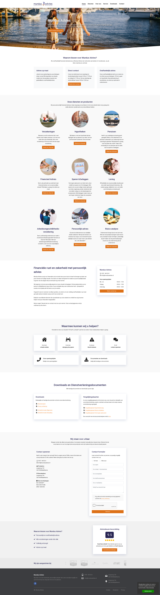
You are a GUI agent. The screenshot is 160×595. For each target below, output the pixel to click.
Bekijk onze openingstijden (50, 361)
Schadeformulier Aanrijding (45, 412)
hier (110, 416)
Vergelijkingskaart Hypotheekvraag (94, 407)
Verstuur (107, 511)
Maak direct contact (74, 84)
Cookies (108, 590)
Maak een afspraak (48, 147)
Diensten (90, 4)
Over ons (98, 4)
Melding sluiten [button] (148, 591)
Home (84, 4)
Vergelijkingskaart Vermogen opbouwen (95, 413)
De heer (96, 460)
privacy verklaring (105, 498)
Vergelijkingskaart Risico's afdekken (94, 410)
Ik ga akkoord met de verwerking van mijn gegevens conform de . (107, 497)
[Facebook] (35, 583)
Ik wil (115, 346)
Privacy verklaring (42, 406)
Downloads (113, 4)
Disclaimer (115, 590)
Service (105, 4)
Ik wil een (44, 346)
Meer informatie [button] (150, 587)
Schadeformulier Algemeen (45, 410)
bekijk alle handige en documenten (100, 361)
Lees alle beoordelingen (109, 550)
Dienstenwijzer (42, 403)
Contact (121, 4)
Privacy (123, 590)
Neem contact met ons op (55, 30)
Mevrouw (104, 460)
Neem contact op (111, 291)
